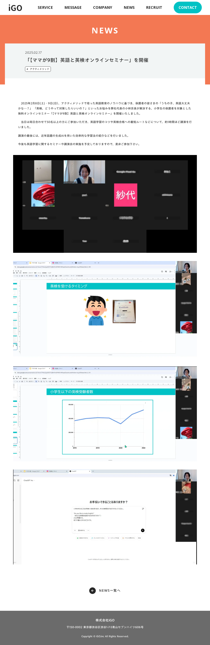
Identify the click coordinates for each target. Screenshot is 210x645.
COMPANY (102, 7)
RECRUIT (154, 7)
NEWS (129, 7)
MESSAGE (73, 7)
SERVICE (45, 7)
